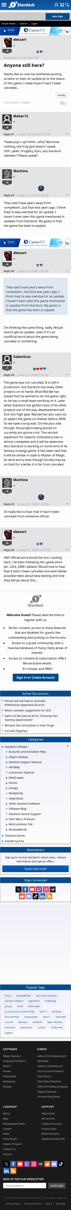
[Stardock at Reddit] (22, 896)
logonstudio (26, 1027)
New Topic (57, 16)
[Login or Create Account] (56, 5)
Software (10, 1049)
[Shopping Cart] (61, 5)
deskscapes (34, 1006)
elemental (10, 1027)
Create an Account (51, 1123)
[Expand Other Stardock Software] (6, 804)
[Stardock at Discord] (28, 896)
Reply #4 (9, 375)
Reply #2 (9, 195)
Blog (5, 1118)
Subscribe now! (36, 869)
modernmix (57, 1027)
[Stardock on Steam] (52, 889)
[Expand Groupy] (6, 788)
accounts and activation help (19, 1011)
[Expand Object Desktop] (6, 757)
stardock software (14, 1001)
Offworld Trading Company (52, 1086)
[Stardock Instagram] (45, 889)
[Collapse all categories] (68, 746)
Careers (7, 1128)
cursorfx (9, 1022)
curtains (41, 1027)
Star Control (44, 1076)
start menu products (46, 995)
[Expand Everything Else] (2, 841)
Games (42, 1049)
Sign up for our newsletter (23, 1179)
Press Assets (10, 1138)
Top (67, 134)
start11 (47, 1016)
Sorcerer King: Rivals (48, 1096)
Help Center (48, 1113)
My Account (48, 1118)
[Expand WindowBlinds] (6, 830)
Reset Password (50, 1133)
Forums (7, 1154)
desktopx (56, 1011)
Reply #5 (9, 504)
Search (23, 23)
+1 (7, 368)
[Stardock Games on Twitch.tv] (39, 889)
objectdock (34, 1001)
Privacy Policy (13, 1203)
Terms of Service (33, 1203)
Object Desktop (11, 1056)
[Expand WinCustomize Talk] (6, 825)
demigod (22, 1022)
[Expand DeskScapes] (6, 778)
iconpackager (31, 1016)
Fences (7, 1071)
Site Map (60, 1203)
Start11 (7, 1066)
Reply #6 (9, 550)
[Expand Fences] (6, 783)
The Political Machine (49, 1081)
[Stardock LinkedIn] (42, 896)
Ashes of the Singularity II (51, 1056)
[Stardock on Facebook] (25, 889)
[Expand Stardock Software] (2, 747)
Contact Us (9, 1149)
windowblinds (23, 995)
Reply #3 (9, 271)
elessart (20, 39)
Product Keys (48, 1128)
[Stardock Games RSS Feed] (49, 896)
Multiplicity (9, 1081)
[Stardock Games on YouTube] (32, 889)
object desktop (54, 1022)
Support (47, 1106)
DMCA (48, 1203)
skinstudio (60, 1016)
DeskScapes (9, 1076)
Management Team (14, 1123)
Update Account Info (53, 1138)
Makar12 (20, 116)
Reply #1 (9, 134)
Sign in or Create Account (35, 677)
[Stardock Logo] (21, 4)
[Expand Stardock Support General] (6, 762)
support (9, 1032)
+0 (7, 50)
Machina (20, 171)
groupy (8, 1006)
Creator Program (12, 1144)
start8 (20, 1006)
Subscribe (57, 1185)
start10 (43, 1011)
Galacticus (22, 356)
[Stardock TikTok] (35, 896)
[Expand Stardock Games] (2, 836)
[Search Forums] (67, 5)
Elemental (42, 1061)
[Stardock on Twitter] (18, 889)
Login (34, 23)
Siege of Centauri (46, 1091)
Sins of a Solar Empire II (50, 1071)
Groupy (7, 1086)
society (62, 95)
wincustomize (12, 1016)
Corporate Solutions (14, 1061)
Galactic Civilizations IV (50, 1066)
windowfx (37, 1022)
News (6, 1133)
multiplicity (50, 1001)
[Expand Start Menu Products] (6, 819)
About (6, 1113)
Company (10, 1106)
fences (8, 995)
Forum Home (8, 23)
